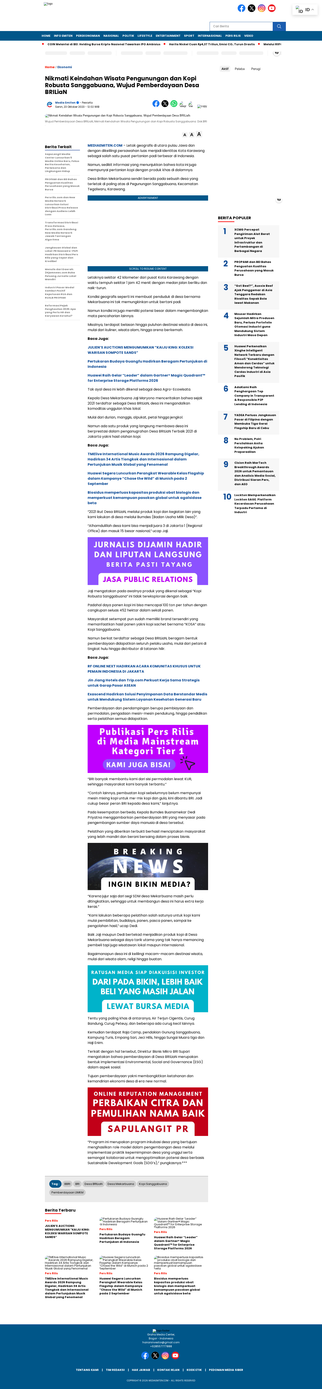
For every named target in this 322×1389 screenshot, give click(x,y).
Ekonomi (64, 67)
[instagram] (262, 11)
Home (46, 36)
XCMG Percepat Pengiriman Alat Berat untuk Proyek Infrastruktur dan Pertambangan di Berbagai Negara (252, 240)
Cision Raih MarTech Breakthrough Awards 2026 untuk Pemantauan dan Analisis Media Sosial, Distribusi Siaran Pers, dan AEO (255, 473)
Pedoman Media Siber (226, 1370)
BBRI (67, 1184)
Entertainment (168, 36)
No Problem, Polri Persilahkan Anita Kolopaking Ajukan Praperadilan (249, 445)
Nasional (111, 36)
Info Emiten (63, 36)
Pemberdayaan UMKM (67, 1192)
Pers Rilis (233, 36)
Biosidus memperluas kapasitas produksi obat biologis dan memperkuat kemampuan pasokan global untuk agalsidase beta (145, 497)
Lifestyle (145, 36)
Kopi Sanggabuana (153, 1184)
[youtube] (272, 11)
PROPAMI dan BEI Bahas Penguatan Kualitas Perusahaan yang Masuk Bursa (254, 268)
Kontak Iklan (168, 1370)
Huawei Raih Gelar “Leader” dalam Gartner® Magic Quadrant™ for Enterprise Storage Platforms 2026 (146, 378)
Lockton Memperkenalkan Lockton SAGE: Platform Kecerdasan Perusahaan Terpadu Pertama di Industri (255, 503)
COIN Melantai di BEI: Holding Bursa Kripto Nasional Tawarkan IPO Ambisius (82, 44)
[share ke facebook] (156, 106)
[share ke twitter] (165, 106)
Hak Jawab (141, 1370)
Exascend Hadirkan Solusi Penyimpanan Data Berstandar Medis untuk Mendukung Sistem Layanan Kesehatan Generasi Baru (147, 697)
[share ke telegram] (183, 106)
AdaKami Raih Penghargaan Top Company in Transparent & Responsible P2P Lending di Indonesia (254, 395)
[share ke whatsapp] (174, 106)
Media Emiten (65, 102)
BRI (77, 1184)
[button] (185, 134)
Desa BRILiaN (94, 1184)
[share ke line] (192, 106)
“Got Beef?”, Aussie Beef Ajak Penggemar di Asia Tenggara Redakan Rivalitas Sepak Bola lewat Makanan (253, 294)
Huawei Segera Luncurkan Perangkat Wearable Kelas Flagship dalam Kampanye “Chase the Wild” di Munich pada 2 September (146, 478)
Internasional (210, 36)
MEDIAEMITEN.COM (105, 145)
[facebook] (242, 11)
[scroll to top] (309, 1382)
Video (248, 36)
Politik (128, 36)
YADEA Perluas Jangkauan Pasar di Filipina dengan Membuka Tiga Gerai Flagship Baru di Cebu (255, 421)
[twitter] (252, 11)
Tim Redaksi (115, 1370)
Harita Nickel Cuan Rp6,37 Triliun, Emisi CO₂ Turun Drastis (190, 44)
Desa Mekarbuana (121, 1184)
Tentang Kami (87, 1370)
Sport (189, 36)
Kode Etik (194, 1370)
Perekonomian (88, 36)
